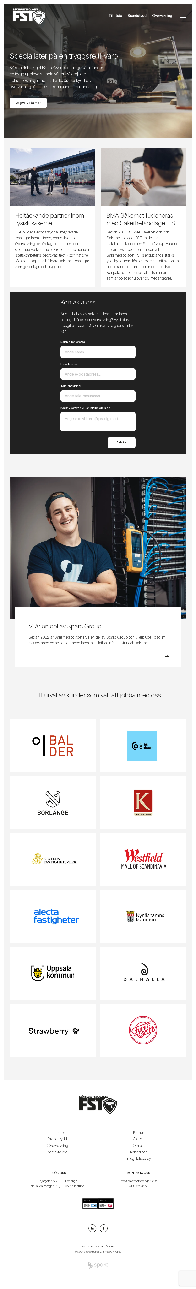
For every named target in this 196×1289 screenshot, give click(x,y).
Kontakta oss (57, 1152)
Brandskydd (137, 16)
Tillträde (115, 16)
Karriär (138, 1132)
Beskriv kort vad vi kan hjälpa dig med (85, 407)
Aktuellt (138, 1139)
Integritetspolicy (138, 1158)
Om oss (138, 1145)
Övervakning (162, 16)
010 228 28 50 (138, 1186)
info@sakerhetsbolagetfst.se (139, 1181)
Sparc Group (106, 1246)
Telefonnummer (70, 385)
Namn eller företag (72, 341)
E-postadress (69, 364)
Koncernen (138, 1152)
